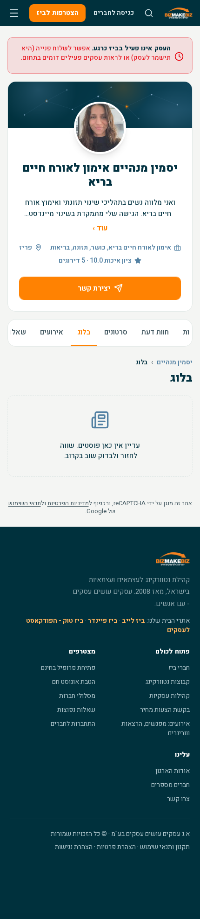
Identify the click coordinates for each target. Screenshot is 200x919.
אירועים (51, 332)
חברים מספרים (170, 785)
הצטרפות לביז (57, 13)
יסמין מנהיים (175, 362)
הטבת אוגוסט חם (73, 682)
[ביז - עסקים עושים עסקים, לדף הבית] (179, 13)
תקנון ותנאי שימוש (165, 847)
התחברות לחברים (73, 724)
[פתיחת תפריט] (14, 13)
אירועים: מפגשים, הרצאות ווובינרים (155, 728)
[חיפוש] (148, 13)
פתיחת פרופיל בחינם (68, 668)
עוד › (100, 228)
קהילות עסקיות (169, 696)
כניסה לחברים (113, 13)
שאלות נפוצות (76, 710)
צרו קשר (178, 799)
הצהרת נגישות (74, 847)
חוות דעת (155, 332)
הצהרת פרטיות (116, 847)
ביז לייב (133, 621)
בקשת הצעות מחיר (165, 710)
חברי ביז (179, 668)
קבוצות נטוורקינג (168, 682)
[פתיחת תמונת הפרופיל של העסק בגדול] (100, 128)
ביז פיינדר (103, 621)
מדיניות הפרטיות (68, 503)
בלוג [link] (141, 362)
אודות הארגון (172, 771)
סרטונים (115, 332)
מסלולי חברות (77, 696)
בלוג (83, 332)
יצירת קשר (94, 288)
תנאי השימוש (24, 503)
